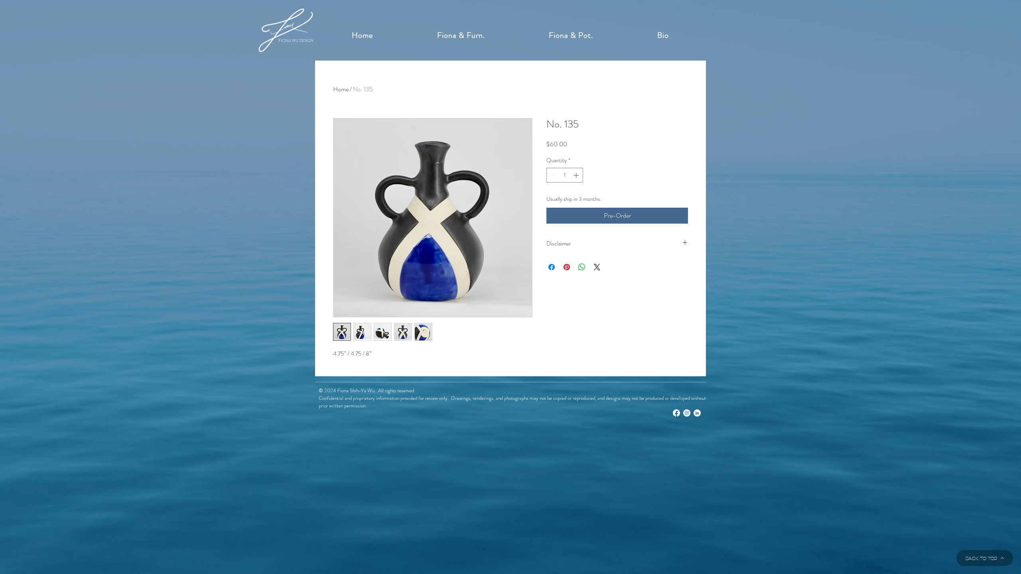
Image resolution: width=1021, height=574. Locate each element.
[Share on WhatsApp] (582, 267)
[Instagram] (686, 413)
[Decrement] (553, 175)
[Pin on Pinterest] (567, 267)
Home (341, 89)
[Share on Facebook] (551, 267)
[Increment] (577, 175)
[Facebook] (676, 413)
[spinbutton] (565, 175)
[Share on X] (597, 267)
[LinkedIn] (697, 413)
